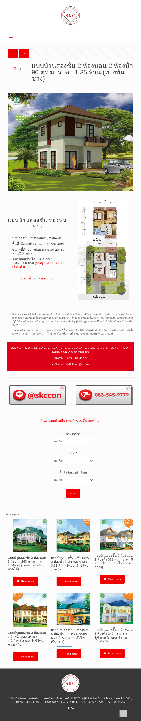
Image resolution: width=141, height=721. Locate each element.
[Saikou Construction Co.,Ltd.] (70, 15)
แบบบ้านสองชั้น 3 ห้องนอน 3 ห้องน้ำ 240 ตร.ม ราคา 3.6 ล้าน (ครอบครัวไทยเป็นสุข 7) (113, 635)
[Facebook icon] (68, 708)
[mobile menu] (11, 36)
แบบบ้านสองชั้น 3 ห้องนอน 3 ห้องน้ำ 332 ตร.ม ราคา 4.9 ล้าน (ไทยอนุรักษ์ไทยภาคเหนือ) (27, 638)
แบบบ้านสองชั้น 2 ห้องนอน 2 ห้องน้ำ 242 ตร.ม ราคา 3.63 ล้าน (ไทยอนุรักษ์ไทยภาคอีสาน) (70, 563)
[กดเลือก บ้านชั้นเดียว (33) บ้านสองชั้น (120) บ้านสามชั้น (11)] (73, 441)
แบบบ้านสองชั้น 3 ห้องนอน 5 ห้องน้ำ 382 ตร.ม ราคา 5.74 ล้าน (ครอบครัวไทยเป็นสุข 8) (70, 636)
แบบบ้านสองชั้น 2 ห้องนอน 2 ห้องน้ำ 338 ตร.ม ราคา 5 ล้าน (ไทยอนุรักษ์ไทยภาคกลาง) (113, 561)
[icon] (72, 708)
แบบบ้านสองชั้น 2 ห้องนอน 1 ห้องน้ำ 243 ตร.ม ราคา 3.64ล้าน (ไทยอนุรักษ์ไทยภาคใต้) (27, 563)
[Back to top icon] (123, 713)
